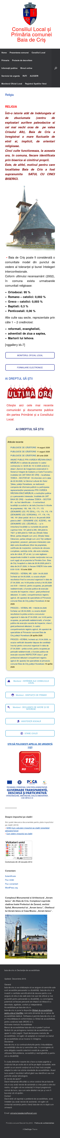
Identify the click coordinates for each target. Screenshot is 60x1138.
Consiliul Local (38, 52)
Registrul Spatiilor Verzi (36, 83)
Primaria (5, 60)
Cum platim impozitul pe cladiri (19, 833)
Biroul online (26, 68)
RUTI (25, 75)
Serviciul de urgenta (10, 75)
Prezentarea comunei (19, 52)
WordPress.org (11, 887)
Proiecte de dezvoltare (22, 60)
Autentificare (10, 876)
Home (4, 52)
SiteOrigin (28, 1129)
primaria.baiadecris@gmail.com (23, 1113)
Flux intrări (9, 879)
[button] (55, 68)
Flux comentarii (11, 883)
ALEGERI (34, 75)
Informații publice (9, 68)
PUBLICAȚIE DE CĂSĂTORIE (23, 447)
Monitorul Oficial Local (11, 83)
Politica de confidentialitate (44, 1123)
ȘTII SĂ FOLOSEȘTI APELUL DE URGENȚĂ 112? (30, 745)
